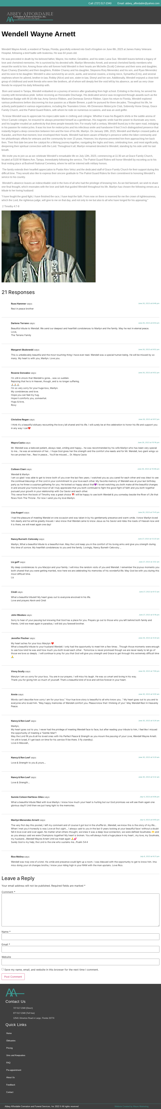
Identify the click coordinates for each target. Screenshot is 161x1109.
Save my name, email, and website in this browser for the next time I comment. (51, 969)
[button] (154, 15)
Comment (8, 892)
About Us (10, 1077)
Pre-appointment (13, 1070)
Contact (9, 1092)
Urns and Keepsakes (15, 1055)
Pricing (9, 1048)
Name (6, 931)
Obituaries (11, 1040)
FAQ (8, 1063)
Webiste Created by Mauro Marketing (131, 1106)
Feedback (10, 1085)
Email (6, 944)
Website (6, 957)
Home (9, 1033)
